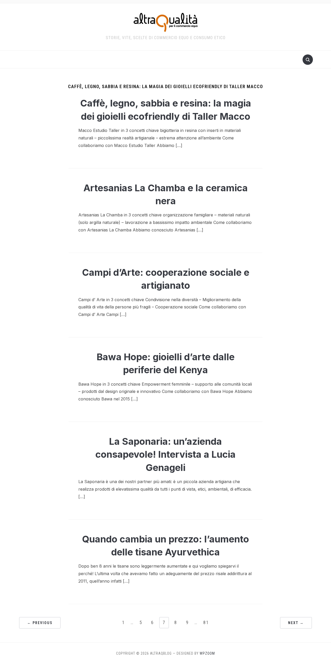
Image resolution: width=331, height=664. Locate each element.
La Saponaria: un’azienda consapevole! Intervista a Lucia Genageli (165, 454)
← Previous (39, 623)
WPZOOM (207, 653)
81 (206, 622)
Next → (296, 623)
